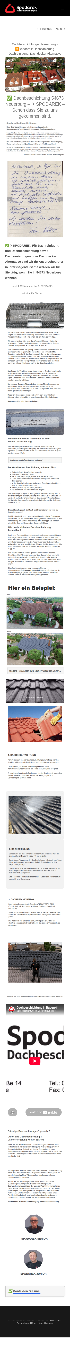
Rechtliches (55, 1320)
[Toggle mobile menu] (63, 8)
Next (59, 28)
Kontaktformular (46, 1323)
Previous (46, 28)
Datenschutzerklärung (27, 1323)
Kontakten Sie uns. (26, 1291)
